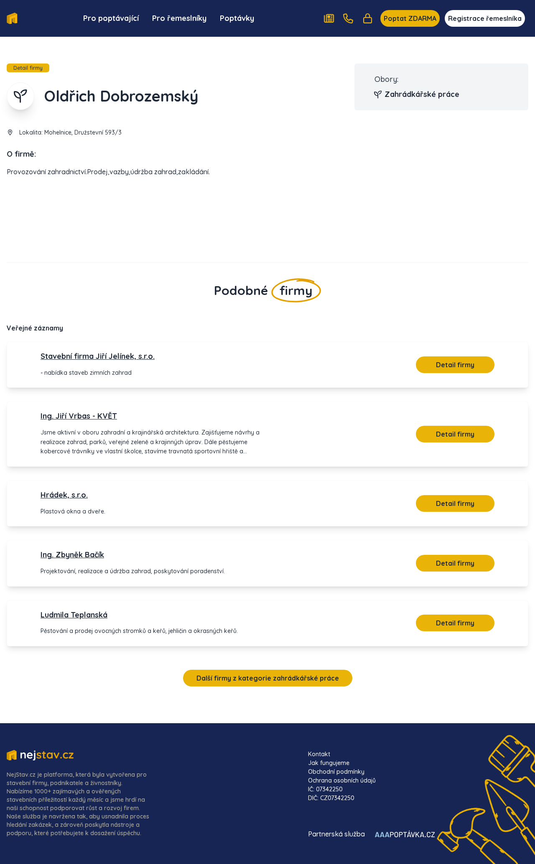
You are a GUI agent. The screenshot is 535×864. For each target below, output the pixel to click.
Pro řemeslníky (179, 18)
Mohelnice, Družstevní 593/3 (83, 132)
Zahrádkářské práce (422, 94)
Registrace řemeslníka (485, 18)
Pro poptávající (111, 18)
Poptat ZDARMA (410, 18)
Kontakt (319, 754)
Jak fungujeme (328, 763)
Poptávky (237, 18)
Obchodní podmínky (336, 771)
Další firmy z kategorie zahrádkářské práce (267, 678)
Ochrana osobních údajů (342, 780)
